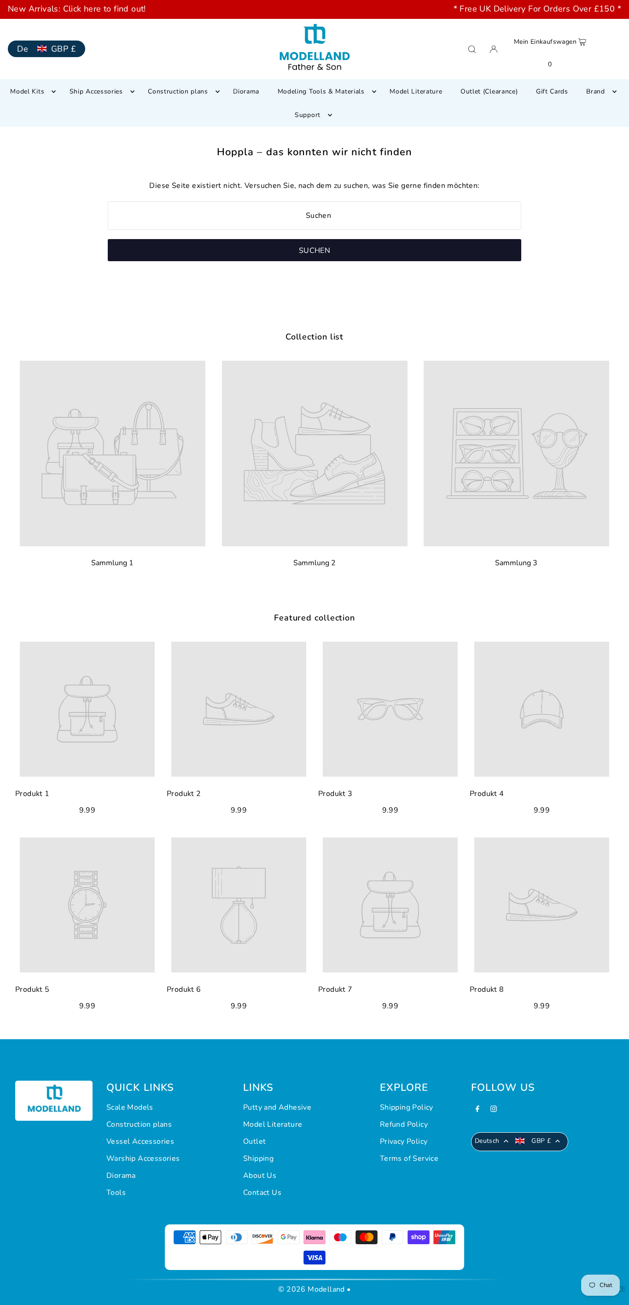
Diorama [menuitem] (246, 91)
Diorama (121, 1175)
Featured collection (314, 617)
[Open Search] (472, 49)
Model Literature (272, 1124)
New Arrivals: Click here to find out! (77, 8)
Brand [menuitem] (595, 91)
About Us (259, 1175)
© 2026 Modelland (311, 1289)
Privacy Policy (404, 1141)
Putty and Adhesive (277, 1107)
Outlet (254, 1141)
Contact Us (262, 1193)
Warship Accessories (143, 1158)
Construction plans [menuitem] (178, 91)
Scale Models (129, 1107)
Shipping (258, 1158)
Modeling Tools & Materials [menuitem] (321, 91)
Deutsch (487, 1140)
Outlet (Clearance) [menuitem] (489, 91)
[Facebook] (477, 1109)
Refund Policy (404, 1124)
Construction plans (139, 1124)
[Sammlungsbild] (112, 453)
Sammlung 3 (516, 563)
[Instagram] (493, 1109)
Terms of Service (409, 1158)
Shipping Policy (406, 1107)
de (22, 49)
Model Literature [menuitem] (416, 91)
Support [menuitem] (307, 115)
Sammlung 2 (314, 563)
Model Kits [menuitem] (27, 91)
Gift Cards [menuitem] (552, 91)
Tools (116, 1193)
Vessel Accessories (140, 1141)
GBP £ (63, 49)
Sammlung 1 (112, 563)
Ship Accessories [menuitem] (96, 91)
